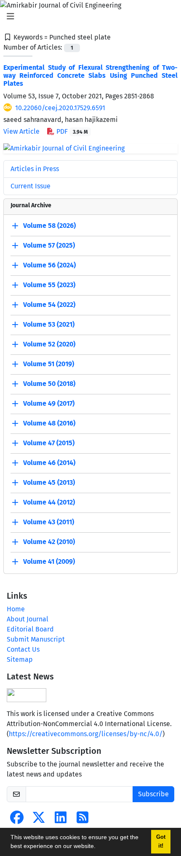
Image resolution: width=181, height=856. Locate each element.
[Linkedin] (61, 820)
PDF (71, 131)
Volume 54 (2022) (49, 305)
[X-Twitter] (39, 820)
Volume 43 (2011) (48, 522)
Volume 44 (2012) (49, 502)
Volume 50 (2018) (49, 384)
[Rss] (82, 820)
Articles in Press (35, 169)
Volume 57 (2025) (49, 245)
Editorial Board (30, 629)
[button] (98, 847)
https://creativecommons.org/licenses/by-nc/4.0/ (85, 734)
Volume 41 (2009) (49, 561)
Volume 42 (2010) (49, 542)
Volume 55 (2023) (49, 285)
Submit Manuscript (36, 639)
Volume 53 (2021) (49, 324)
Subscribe (153, 794)
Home (16, 609)
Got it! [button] (160, 841)
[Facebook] (17, 820)
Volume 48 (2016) (49, 423)
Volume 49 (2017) (49, 403)
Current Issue (31, 186)
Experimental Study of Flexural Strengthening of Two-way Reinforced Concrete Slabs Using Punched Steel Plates (90, 75)
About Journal (27, 619)
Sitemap (20, 659)
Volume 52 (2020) (49, 344)
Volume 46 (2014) (49, 463)
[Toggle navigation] (88, 16)
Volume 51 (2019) (48, 364)
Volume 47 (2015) (49, 443)
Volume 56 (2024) (49, 265)
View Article (21, 131)
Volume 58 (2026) (49, 226)
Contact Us (23, 649)
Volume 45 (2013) (49, 482)
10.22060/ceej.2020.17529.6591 (60, 108)
